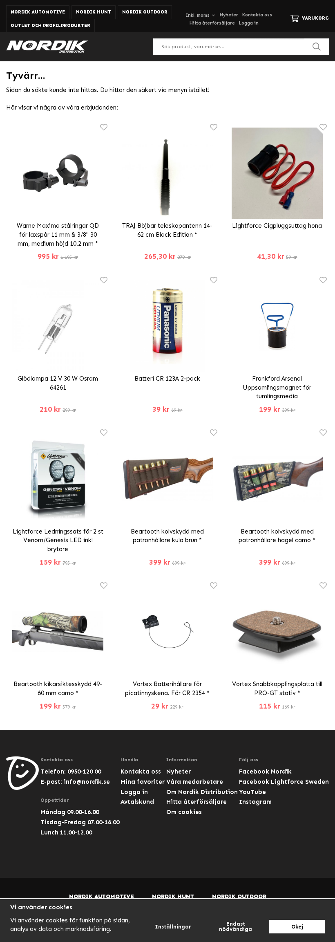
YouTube (252, 792)
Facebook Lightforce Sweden (284, 781)
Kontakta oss (257, 15)
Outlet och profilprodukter (50, 25)
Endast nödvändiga (235, 926)
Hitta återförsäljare (212, 23)
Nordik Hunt (93, 12)
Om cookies (184, 812)
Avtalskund (137, 801)
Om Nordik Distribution (202, 792)
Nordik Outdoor (145, 12)
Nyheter (229, 15)
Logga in (249, 23)
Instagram (255, 801)
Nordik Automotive (38, 12)
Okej (297, 927)
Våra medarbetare (194, 781)
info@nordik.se (87, 781)
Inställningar (173, 927)
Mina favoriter (143, 781)
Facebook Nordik (265, 771)
